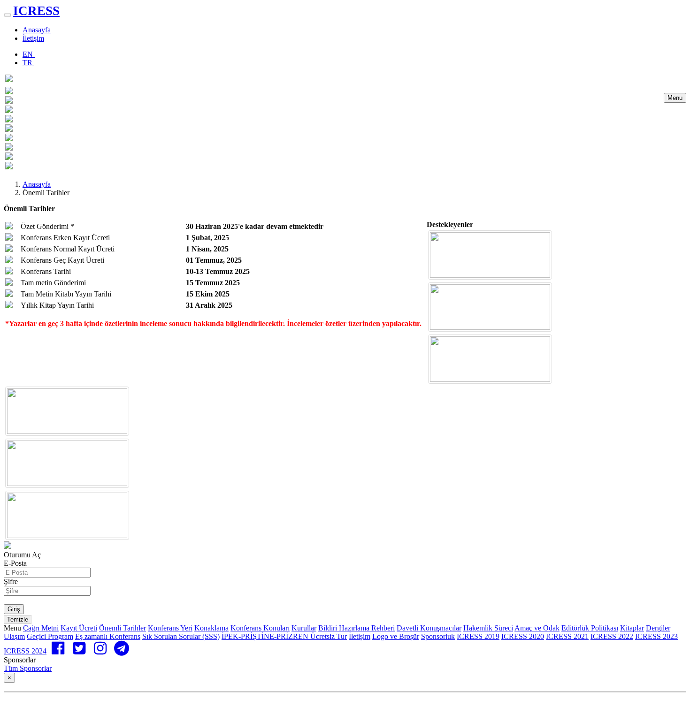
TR (28, 63)
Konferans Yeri (170, 628)
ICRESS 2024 (25, 651)
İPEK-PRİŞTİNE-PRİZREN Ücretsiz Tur (284, 636)
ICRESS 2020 (522, 636)
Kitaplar (632, 628)
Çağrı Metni (41, 628)
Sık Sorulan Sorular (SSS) (181, 636)
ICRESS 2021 (567, 636)
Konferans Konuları (260, 628)
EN (29, 54)
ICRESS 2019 (478, 636)
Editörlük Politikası (589, 628)
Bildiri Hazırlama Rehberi (356, 628)
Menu (674, 97)
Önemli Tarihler (122, 628)
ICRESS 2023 (656, 636)
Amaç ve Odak (537, 628)
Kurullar (303, 628)
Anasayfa (37, 30)
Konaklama (211, 628)
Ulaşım (14, 636)
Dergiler (658, 628)
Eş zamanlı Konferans (107, 636)
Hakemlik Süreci (488, 628)
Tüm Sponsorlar (28, 668)
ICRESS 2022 (611, 636)
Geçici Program (50, 636)
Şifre (11, 581)
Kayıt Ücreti (79, 628)
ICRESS (36, 11)
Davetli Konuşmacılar (429, 628)
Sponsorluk (438, 636)
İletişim (33, 38)
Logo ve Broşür (395, 636)
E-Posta (15, 563)
